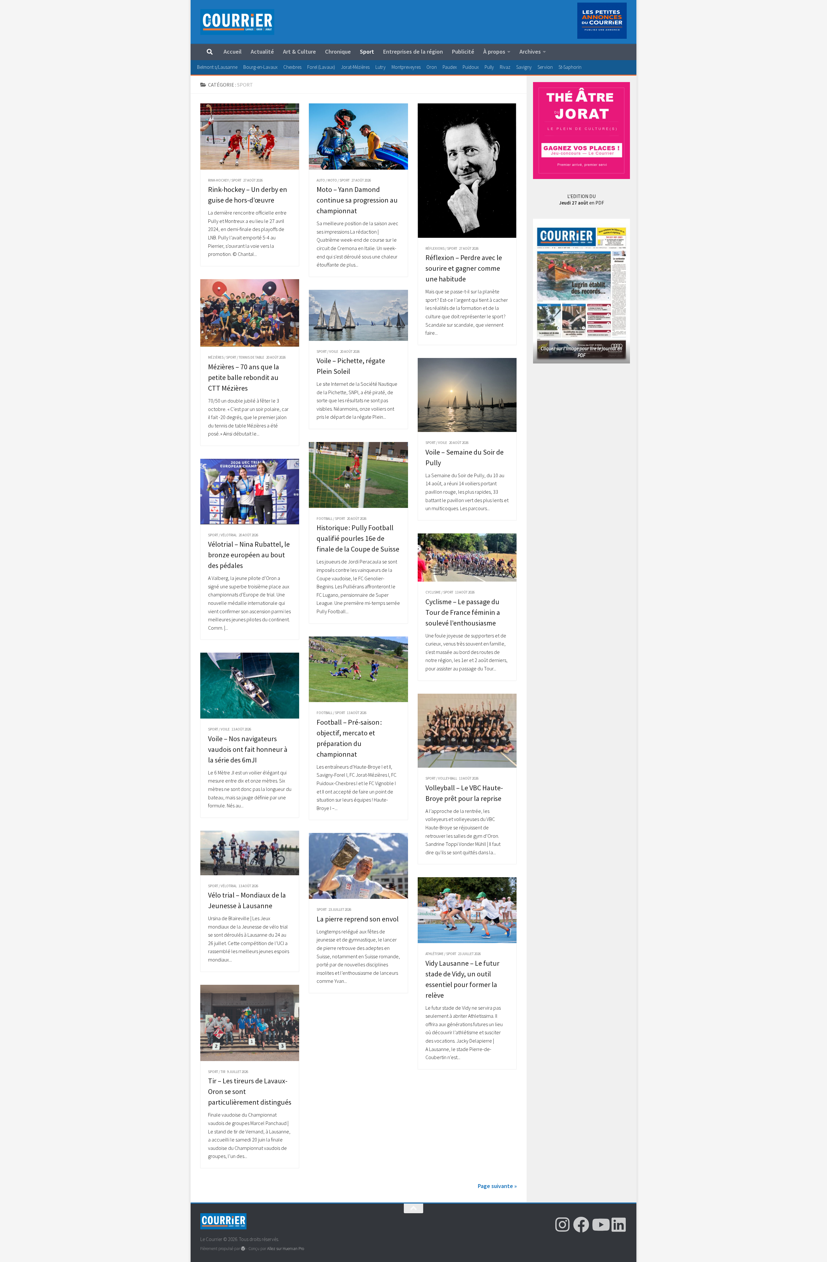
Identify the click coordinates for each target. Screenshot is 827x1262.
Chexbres (292, 67)
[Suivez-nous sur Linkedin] (619, 1224)
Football (324, 518)
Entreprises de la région (413, 51)
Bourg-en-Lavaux (260, 67)
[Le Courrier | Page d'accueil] (237, 22)
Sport (367, 51)
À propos (494, 51)
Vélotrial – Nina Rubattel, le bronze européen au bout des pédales (249, 555)
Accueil (233, 51)
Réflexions (435, 248)
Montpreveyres (406, 67)
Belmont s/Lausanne (217, 67)
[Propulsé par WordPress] (243, 1248)
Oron (431, 67)
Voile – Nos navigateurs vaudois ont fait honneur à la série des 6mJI (248, 749)
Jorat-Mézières (355, 67)
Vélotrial (229, 535)
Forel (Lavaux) (321, 67)
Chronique (338, 51)
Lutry (380, 67)
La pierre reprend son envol (358, 918)
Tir (223, 1071)
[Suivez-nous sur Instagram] (562, 1224)
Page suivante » (497, 1186)
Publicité (463, 51)
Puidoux (471, 67)
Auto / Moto (327, 180)
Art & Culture (299, 51)
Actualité (262, 51)
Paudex (450, 67)
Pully (489, 67)
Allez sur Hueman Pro (285, 1248)
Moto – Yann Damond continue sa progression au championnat (357, 200)
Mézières (216, 357)
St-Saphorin (570, 67)
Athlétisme (434, 954)
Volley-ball (447, 778)
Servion (545, 67)
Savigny (524, 67)
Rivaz (505, 67)
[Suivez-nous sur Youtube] (600, 1224)
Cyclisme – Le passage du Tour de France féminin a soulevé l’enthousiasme (462, 612)
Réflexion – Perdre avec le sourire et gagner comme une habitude (463, 268)
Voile (333, 351)
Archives (530, 51)
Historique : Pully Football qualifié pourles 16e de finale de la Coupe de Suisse (358, 538)
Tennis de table (251, 357)
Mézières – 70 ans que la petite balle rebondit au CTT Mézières (243, 377)
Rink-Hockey (218, 180)
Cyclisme (433, 592)
